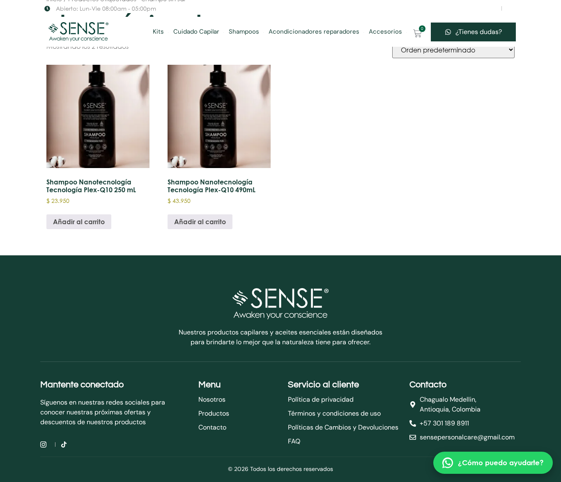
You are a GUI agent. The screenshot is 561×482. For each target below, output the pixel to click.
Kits (158, 31)
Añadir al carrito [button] (79, 221)
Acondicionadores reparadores (314, 31)
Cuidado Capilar (196, 31)
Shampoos (244, 31)
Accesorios (385, 31)
